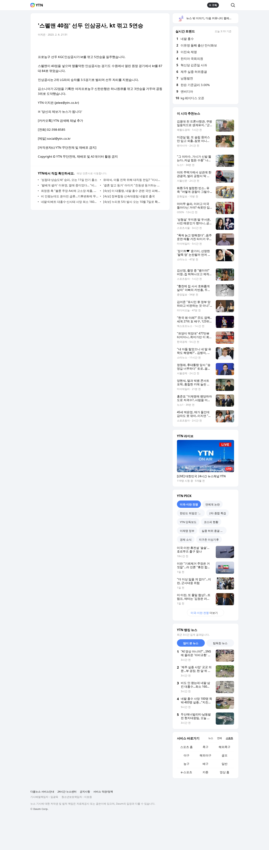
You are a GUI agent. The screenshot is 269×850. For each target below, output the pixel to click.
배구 (205, 764)
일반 (224, 764)
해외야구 (205, 755)
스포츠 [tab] (229, 738)
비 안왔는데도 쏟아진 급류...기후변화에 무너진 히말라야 (69, 196)
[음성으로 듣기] (136, 45)
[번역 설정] (144, 45)
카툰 (205, 772)
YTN (39, 5)
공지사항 (85, 791)
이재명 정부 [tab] (187, 531)
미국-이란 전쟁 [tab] (189, 504)
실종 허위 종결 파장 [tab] (214, 531)
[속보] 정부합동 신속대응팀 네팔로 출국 (129, 196)
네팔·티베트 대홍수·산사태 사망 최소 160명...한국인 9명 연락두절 (69, 202)
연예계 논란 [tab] (212, 504)
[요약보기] (129, 45)
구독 (214, 5)
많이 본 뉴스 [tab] (190, 643)
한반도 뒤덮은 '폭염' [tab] (192, 513)
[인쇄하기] (158, 45)
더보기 (204, 613)
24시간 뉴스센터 (66, 791)
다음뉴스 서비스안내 (42, 791)
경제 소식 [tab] (186, 539)
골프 (224, 755)
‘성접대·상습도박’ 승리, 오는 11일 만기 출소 (69, 180)
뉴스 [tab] (210, 738)
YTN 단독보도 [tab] (188, 522)
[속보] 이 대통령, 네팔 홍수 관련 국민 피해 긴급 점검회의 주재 (131, 191)
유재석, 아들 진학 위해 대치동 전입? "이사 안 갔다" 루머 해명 (131, 180)
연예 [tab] (219, 738)
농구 (186, 764)
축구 (205, 747)
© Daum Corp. (39, 808)
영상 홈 (224, 772)
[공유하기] (225, 5)
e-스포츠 (186, 772)
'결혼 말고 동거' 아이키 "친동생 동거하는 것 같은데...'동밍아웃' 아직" (131, 185)
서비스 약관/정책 (103, 791)
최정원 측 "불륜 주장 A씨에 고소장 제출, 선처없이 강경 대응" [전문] (69, 191)
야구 (186, 755)
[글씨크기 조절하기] (151, 45)
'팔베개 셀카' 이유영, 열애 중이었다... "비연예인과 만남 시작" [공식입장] (69, 185)
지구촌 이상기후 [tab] (209, 539)
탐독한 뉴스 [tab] (220, 643)
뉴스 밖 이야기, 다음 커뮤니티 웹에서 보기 (212, 18)
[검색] (234, 5)
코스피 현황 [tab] (211, 522)
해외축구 (224, 747)
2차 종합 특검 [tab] (217, 513)
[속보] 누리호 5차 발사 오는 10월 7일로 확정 (131, 202)
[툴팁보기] (234, 31)
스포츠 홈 (186, 747)
